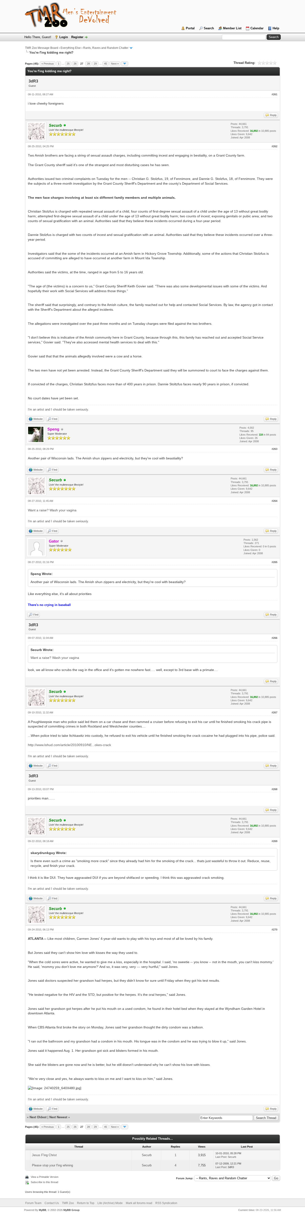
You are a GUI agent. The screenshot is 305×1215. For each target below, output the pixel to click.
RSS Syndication (166, 1203)
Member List (232, 28)
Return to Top (85, 1203)
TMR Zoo (68, 1203)
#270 (274, 929)
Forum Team (33, 1203)
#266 (274, 637)
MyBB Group (71, 1210)
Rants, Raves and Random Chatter (105, 48)
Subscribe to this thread (44, 1182)
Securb (147, 1155)
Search (209, 28)
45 (105, 63)
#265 (274, 562)
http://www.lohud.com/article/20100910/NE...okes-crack (69, 745)
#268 (274, 789)
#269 (274, 841)
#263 (274, 448)
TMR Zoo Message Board (41, 48)
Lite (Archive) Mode (110, 1203)
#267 (274, 712)
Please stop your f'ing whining (52, 1165)
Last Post (220, 1156)
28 (88, 63)
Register (77, 37)
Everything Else (71, 48)
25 (68, 63)
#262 (274, 146)
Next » (115, 63)
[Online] (65, 125)
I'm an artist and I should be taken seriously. (58, 409)
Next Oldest (38, 1117)
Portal (190, 28)
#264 (274, 500)
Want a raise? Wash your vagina (52, 510)
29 (95, 63)
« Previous (47, 63)
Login (63, 37)
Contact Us (52, 1203)
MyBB (42, 1210)
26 (75, 63)
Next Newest (58, 1117)
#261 (274, 94)
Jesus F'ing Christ (44, 1155)
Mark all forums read (139, 1203)
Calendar (257, 28)
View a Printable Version (44, 1176)
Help (276, 28)
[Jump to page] (124, 63)
